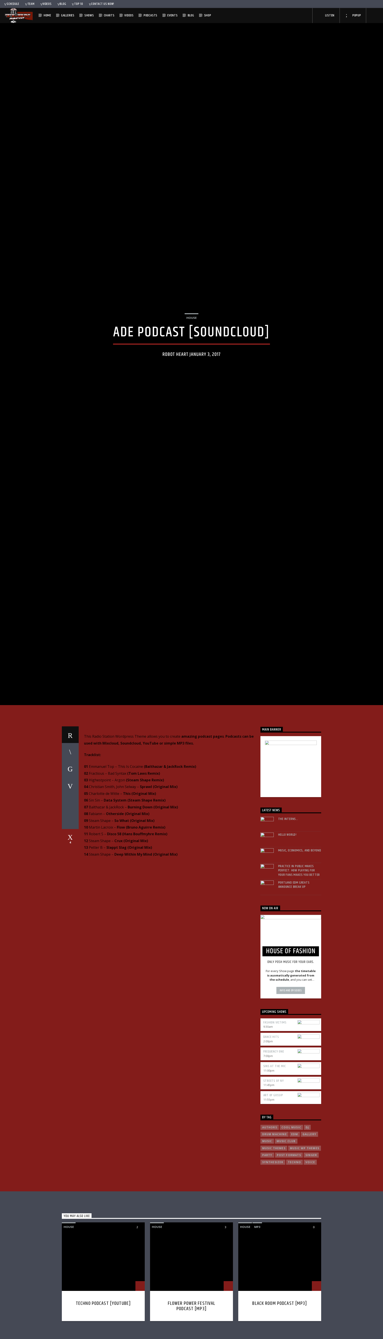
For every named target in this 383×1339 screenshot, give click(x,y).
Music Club (286, 1191)
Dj (307, 1177)
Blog (63, 4)
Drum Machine (274, 1184)
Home (47, 15)
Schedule (13, 4)
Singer (311, 1205)
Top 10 (78, 4)
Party (267, 1205)
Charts (109, 15)
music (267, 1191)
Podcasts (150, 15)
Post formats (289, 1205)
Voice (310, 1212)
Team (31, 4)
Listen (329, 15)
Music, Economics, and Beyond (299, 900)
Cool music (291, 1177)
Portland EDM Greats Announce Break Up (294, 934)
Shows (89, 15)
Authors (269, 1177)
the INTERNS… (288, 869)
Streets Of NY (273, 1130)
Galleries (67, 15)
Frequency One (273, 1101)
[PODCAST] (93, 779)
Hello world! (287, 885)
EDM (294, 1184)
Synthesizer (272, 1212)
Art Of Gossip (273, 1145)
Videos (47, 4)
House (191, 341)
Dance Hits (271, 1087)
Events (172, 15)
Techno (294, 1212)
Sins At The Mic (274, 1116)
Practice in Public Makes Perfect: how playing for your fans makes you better (299, 920)
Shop (207, 15)
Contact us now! (102, 4)
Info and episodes (291, 1040)
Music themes (273, 1198)
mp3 (257, 1277)
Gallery (309, 1184)
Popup (356, 15)
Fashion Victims (275, 1072)
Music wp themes (304, 1198)
